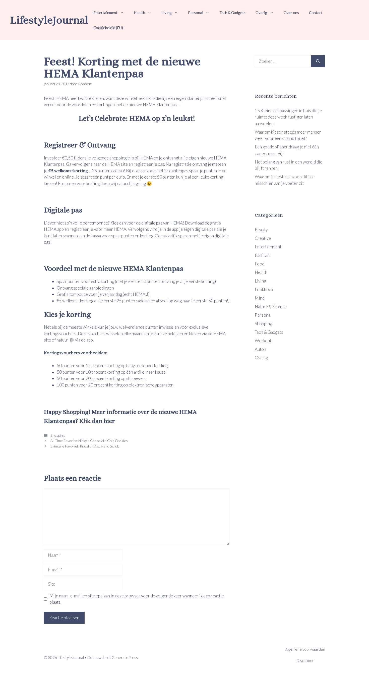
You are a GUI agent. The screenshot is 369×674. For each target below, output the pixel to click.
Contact (316, 12)
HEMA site (117, 164)
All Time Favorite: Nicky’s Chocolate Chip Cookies (89, 440)
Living (166, 12)
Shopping (57, 435)
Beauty (261, 229)
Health (139, 12)
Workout (263, 340)
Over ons (291, 12)
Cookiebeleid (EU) (108, 27)
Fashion (262, 255)
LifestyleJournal (49, 20)
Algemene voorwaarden (305, 649)
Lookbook (264, 289)
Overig (261, 12)
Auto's (261, 349)
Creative (263, 238)
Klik (84, 420)
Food (259, 263)
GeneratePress (125, 657)
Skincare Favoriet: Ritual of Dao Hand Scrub (84, 446)
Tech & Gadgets (232, 12)
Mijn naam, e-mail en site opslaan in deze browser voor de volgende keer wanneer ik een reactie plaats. (136, 599)
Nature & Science (271, 306)
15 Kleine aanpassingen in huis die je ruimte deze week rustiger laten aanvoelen (288, 117)
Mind (260, 298)
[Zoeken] (318, 61)
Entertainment (105, 12)
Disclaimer (305, 660)
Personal (195, 12)
